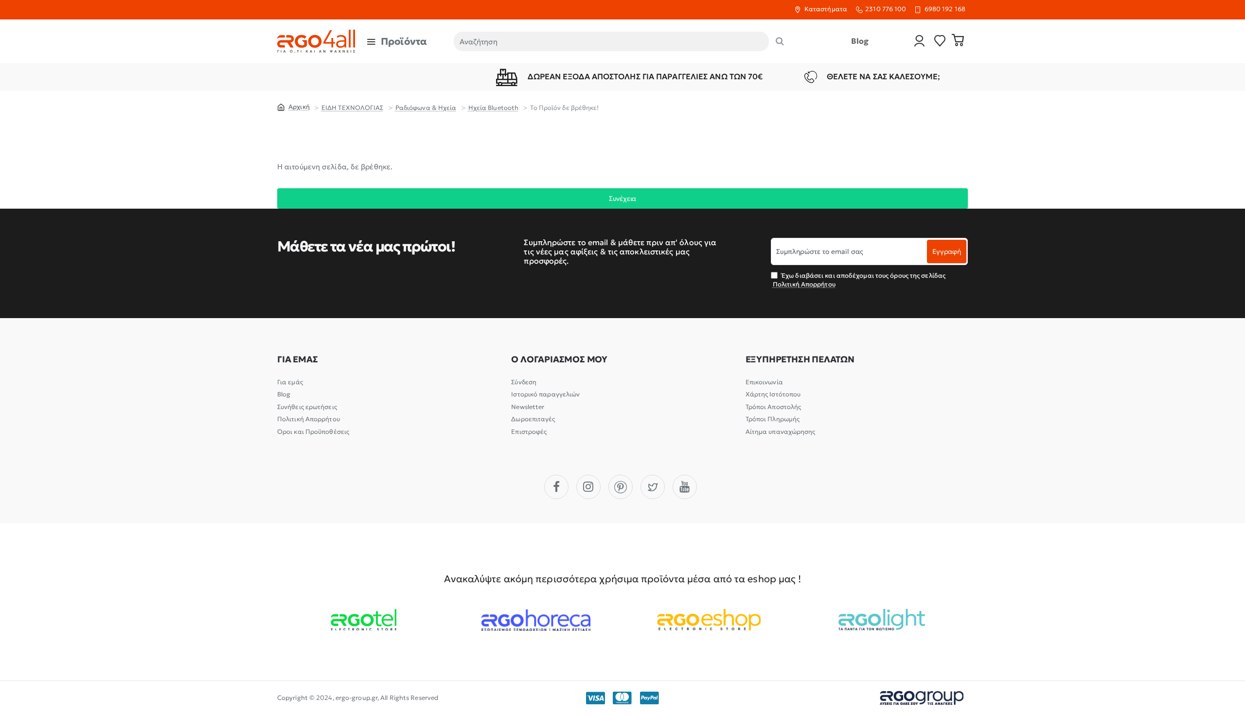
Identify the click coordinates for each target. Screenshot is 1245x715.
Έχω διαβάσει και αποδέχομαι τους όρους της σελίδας (859, 279)
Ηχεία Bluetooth (493, 108)
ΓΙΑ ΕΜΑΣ (297, 359)
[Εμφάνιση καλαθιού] (958, 41)
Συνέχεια (622, 198)
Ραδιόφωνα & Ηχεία (426, 108)
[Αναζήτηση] (780, 41)
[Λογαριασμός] (919, 42)
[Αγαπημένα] (940, 42)
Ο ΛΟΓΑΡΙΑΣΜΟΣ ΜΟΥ (559, 359)
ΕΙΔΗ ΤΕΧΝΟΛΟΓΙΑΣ (352, 108)
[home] (293, 106)
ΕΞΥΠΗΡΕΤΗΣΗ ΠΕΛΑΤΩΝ (800, 359)
